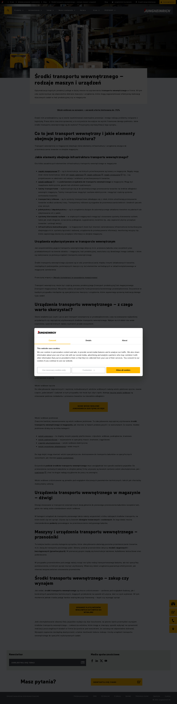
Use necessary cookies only (54, 370)
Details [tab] (89, 341)
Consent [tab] (52, 341)
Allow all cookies (123, 370)
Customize (87, 370)
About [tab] (124, 341)
